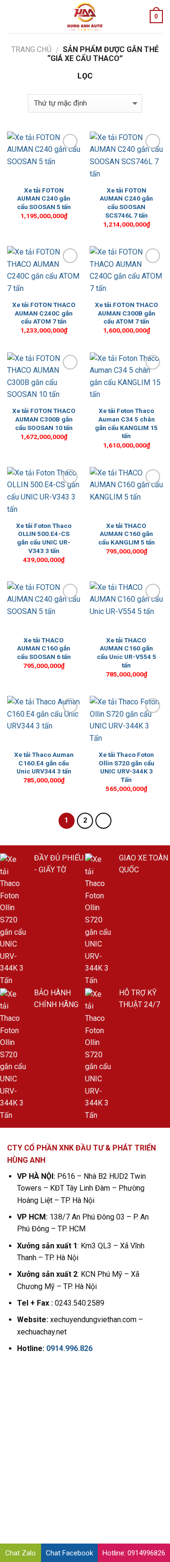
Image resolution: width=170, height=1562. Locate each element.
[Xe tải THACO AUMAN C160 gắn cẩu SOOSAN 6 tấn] (43, 606)
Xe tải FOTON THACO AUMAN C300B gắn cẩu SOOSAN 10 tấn (44, 419)
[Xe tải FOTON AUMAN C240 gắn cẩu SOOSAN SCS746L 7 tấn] (126, 156)
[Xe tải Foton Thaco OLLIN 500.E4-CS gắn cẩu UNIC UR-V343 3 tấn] (43, 491)
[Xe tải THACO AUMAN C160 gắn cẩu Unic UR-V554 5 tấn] (126, 606)
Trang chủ (31, 49)
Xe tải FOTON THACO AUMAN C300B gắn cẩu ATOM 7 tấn (126, 313)
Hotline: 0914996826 (133, 1553)
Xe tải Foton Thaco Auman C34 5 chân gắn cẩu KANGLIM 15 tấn (126, 423)
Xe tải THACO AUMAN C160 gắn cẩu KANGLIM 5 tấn (126, 534)
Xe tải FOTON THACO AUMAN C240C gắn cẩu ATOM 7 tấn (44, 313)
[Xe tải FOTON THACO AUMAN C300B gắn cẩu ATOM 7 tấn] (126, 270)
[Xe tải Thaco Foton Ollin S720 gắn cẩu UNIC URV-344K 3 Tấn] (126, 720)
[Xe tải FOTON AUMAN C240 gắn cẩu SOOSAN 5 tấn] (43, 156)
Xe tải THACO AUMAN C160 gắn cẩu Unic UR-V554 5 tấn (126, 652)
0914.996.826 (69, 1348)
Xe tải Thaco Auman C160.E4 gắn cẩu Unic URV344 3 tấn (44, 763)
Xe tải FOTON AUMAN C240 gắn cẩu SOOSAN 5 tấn (44, 198)
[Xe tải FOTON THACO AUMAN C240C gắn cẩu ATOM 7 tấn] (43, 270)
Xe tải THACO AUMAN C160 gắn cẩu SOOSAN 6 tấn (44, 648)
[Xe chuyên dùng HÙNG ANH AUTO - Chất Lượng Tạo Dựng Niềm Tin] (85, 16)
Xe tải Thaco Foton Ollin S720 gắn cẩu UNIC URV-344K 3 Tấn (126, 767)
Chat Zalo (20, 1553)
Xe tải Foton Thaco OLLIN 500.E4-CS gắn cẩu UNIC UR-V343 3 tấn (43, 538)
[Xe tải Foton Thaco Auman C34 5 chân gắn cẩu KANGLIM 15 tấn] (126, 377)
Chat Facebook (69, 1553)
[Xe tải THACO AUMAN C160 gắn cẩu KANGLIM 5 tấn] (126, 491)
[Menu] (12, 16)
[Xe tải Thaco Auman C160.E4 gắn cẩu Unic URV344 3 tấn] (43, 720)
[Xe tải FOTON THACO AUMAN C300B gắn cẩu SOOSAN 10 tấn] (43, 377)
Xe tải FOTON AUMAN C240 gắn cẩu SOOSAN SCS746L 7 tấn (126, 202)
